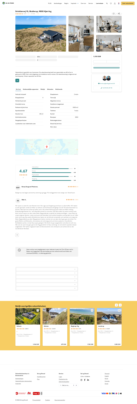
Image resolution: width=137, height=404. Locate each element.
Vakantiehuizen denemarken (23, 381)
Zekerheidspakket (64, 382)
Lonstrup (101, 326)
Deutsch (107, 374)
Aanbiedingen (58, 3)
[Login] (114, 3)
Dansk (106, 384)
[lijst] (111, 3)
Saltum (19, 326)
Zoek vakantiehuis (127, 3)
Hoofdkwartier (41, 377)
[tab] (22, 324)
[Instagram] (81, 380)
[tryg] (37, 394)
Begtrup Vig (75, 326)
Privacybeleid (36, 400)
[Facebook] (84, 380)
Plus (38, 379)
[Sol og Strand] (8, 3)
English (107, 376)
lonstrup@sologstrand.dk (107, 83)
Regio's (66, 3)
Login (60, 377)
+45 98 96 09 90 (107, 88)
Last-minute (99, 3)
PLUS (49, 3)
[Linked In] (88, 380)
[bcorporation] (42, 394)
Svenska (107, 381)
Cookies (47, 400)
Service (90, 3)
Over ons (83, 3)
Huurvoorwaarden (60, 400)
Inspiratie (18, 384)
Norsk (106, 379)
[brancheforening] (20, 394)
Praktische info (63, 379)
